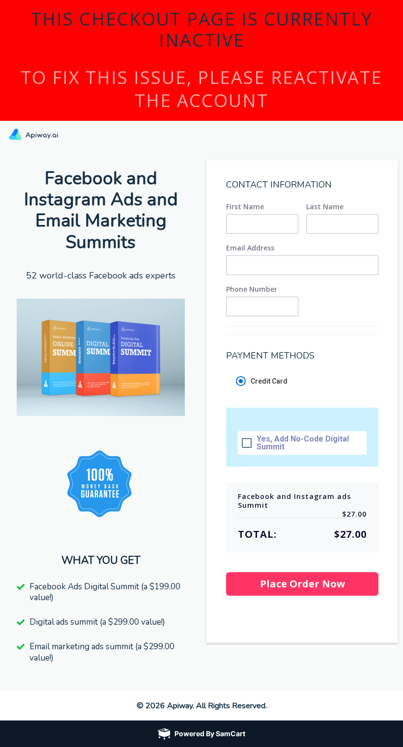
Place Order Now (302, 583)
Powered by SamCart (209, 733)
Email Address (250, 248)
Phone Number (251, 289)
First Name (245, 206)
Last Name (325, 206)
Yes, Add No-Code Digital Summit (303, 443)
